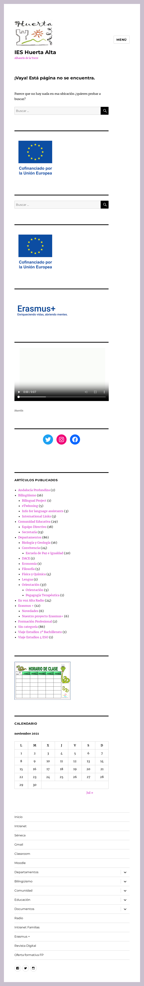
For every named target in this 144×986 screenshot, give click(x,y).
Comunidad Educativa (34, 521)
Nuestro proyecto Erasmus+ (42, 616)
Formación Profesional (35, 621)
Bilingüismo (27, 495)
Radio (18, 918)
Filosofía (28, 569)
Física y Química (34, 574)
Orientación (31, 584)
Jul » (89, 793)
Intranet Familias (27, 927)
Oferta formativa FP (29, 955)
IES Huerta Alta (35, 52)
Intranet (20, 826)
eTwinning (30, 506)
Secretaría (29, 532)
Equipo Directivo (34, 527)
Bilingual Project (34, 500)
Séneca (20, 835)
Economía (29, 563)
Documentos (24, 909)
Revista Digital (25, 946)
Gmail (18, 844)
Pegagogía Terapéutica (42, 595)
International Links (36, 516)
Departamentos (29, 537)
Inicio (18, 817)
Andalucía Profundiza (34, 490)
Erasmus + (26, 606)
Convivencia (31, 548)
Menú (121, 39)
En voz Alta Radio (31, 600)
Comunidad (23, 890)
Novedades (30, 611)
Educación (22, 900)
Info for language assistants (42, 511)
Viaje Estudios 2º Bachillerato (40, 632)
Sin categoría (28, 627)
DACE (26, 558)
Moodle (20, 863)
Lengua (27, 579)
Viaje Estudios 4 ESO (33, 637)
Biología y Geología (36, 542)
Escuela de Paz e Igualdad (44, 553)
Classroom (22, 854)
